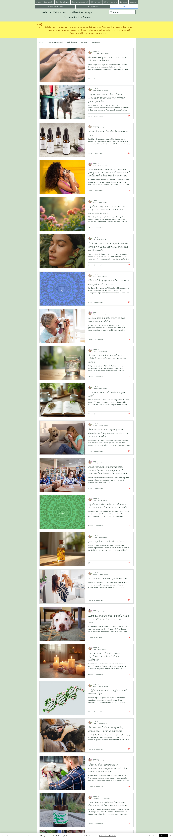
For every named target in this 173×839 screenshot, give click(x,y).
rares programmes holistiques (81, 27)
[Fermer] (170, 835)
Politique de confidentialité (107, 836)
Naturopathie (96, 42)
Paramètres (152, 836)
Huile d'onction (72, 42)
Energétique (84, 42)
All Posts (41, 42)
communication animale (55, 42)
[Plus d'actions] (129, 52)
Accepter (163, 836)
